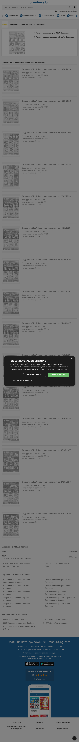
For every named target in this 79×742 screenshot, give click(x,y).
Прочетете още (61, 369)
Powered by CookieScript (61, 384)
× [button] (72, 358)
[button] (21, 380)
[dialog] (39, 371)
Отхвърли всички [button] (34, 375)
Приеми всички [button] (58, 375)
